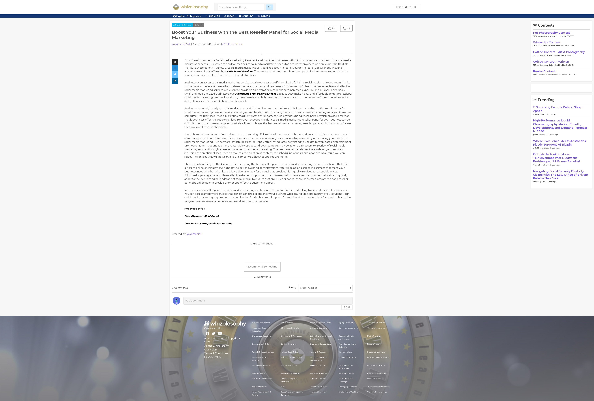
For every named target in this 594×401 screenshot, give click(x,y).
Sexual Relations (259, 386)
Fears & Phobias (374, 344)
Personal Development (377, 373)
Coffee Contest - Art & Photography (559, 52)
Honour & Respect (318, 352)
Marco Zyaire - (539, 181)
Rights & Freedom (318, 378)
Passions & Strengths (290, 373)
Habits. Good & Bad (289, 352)
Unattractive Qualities (348, 392)
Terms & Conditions (216, 353)
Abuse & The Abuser (261, 322)
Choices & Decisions (318, 328)
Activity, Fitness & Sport (320, 322)
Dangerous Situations (261, 336)
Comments (234, 44)
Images (265, 16)
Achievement (287, 322)
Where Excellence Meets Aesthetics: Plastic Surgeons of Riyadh (560, 142)
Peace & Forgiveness (318, 373)
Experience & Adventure (320, 344)
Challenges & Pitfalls (290, 328)
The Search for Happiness (378, 386)
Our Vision (210, 349)
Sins (282, 386)
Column (198, 25)
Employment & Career (262, 344)
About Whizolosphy (216, 345)
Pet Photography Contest (551, 32)
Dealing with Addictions (291, 336)
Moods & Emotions (318, 365)
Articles (214, 16)
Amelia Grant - (540, 114)
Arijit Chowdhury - (541, 165)
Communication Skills (348, 328)
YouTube (247, 16)
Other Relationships (376, 365)
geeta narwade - (540, 135)
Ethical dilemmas (288, 344)
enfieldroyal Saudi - (541, 148)
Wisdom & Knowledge (377, 392)
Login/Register (406, 7)
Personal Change (346, 373)
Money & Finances (289, 365)
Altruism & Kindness (182, 25)
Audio (230, 16)
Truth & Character (318, 392)
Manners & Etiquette (261, 365)
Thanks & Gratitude (318, 386)
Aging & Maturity (346, 322)
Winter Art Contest (546, 42)
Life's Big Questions (347, 357)
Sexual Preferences (375, 378)
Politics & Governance (261, 378)
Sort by (292, 287)
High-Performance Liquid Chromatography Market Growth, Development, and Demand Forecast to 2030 (560, 126)
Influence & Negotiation (291, 357)
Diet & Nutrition (374, 336)
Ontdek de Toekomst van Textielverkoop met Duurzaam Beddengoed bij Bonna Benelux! (556, 158)
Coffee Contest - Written (551, 61)
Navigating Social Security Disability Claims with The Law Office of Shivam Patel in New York (560, 175)
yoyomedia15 (180, 44)
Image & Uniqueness (376, 352)
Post (347, 307)
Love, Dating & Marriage (378, 357)
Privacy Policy (212, 357)
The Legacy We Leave (347, 386)
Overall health (258, 373)
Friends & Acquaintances (263, 352)
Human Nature (345, 352)
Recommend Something (262, 266)
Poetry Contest (544, 71)
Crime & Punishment (376, 328)
